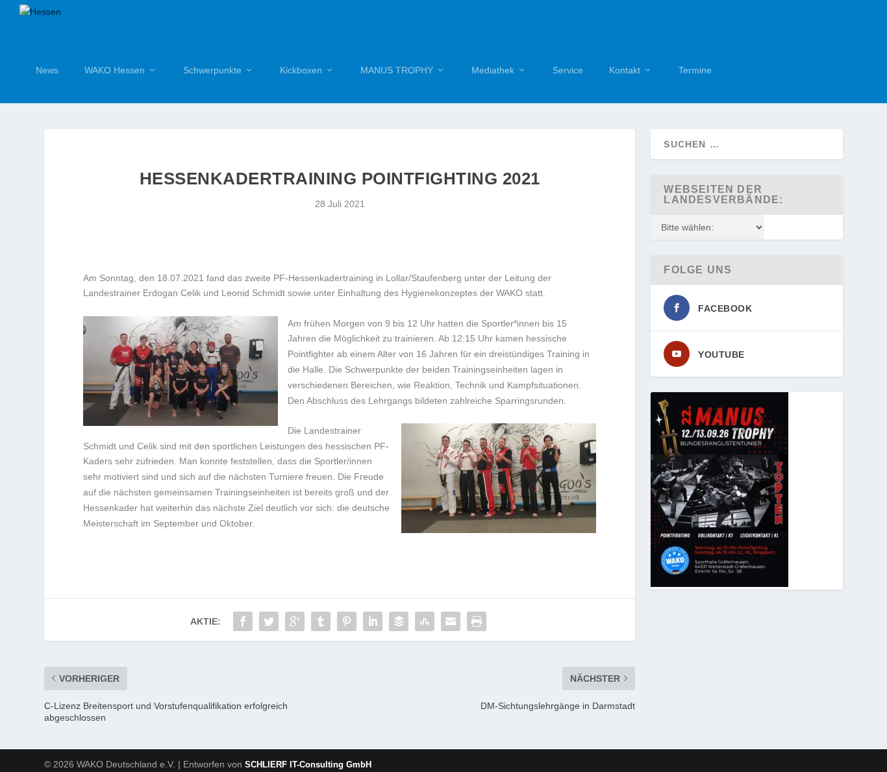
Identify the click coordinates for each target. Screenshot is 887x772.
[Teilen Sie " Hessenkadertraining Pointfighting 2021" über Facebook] (243, 621)
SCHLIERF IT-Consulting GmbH (308, 764)
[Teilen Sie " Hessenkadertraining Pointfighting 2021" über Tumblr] (321, 621)
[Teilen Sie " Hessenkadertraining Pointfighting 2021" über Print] (477, 621)
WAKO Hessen (114, 70)
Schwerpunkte (212, 70)
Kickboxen (301, 70)
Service (568, 70)
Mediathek (492, 70)
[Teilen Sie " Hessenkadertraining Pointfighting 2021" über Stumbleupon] (425, 621)
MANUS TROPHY (396, 70)
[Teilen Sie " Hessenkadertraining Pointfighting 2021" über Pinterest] (347, 621)
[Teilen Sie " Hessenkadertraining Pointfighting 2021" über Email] (451, 621)
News (47, 70)
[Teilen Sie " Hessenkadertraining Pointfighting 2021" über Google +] (295, 621)
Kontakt (624, 70)
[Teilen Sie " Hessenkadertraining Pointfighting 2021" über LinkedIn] (373, 621)
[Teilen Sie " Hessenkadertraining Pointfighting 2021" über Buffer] (399, 621)
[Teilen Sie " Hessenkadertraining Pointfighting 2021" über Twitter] (269, 621)
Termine (695, 70)
